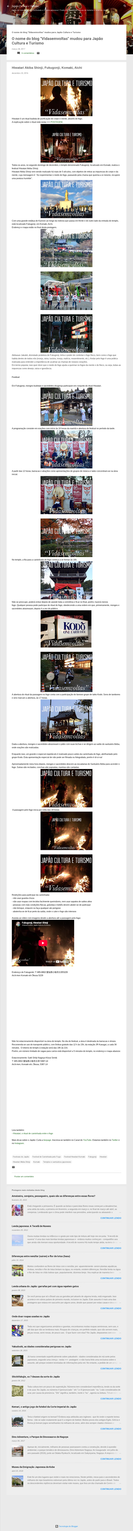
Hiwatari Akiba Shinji (21, 1162)
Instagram (19, 1143)
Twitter (115, 1140)
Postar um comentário (24, 1176)
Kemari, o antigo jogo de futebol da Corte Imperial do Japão (44, 1406)
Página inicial (20, 18)
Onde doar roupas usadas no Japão (31, 1316)
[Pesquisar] (124, 6)
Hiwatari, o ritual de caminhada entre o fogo (33, 1133)
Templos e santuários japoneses (57, 1162)
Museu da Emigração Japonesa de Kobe (33, 1467)
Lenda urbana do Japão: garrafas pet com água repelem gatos (45, 1286)
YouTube (87, 1140)
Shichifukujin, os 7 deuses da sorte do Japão (36, 1376)
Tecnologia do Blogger (68, 1526)
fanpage (47, 1140)
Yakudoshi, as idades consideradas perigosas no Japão (41, 1346)
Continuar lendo (111, 1218)
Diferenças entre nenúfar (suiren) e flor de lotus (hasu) (41, 1256)
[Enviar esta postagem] (38, 54)
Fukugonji (92, 1157)
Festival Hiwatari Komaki (74, 1157)
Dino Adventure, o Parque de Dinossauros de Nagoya (40, 1437)
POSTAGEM (56, 122)
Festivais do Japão (21, 1157)
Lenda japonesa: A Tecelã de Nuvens (31, 1226)
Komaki (36, 1162)
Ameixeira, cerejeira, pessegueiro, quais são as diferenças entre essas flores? (53, 1196)
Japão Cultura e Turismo (25, 6)
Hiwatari (103, 1157)
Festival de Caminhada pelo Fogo (46, 1157)
